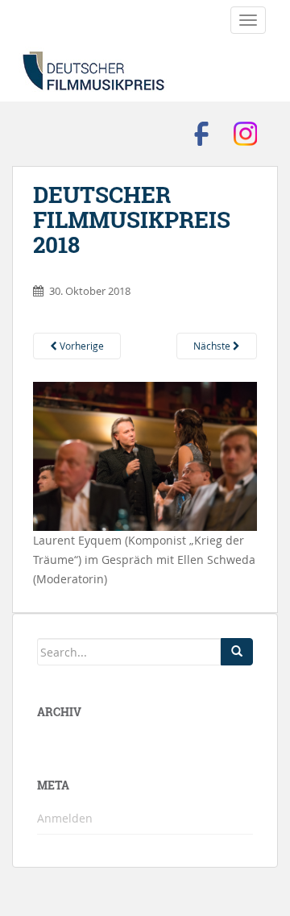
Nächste (213, 345)
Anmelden (65, 818)
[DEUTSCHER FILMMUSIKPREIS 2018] (145, 454)
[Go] (237, 651)
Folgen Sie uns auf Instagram (246, 134)
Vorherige (80, 345)
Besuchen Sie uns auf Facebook (201, 134)
